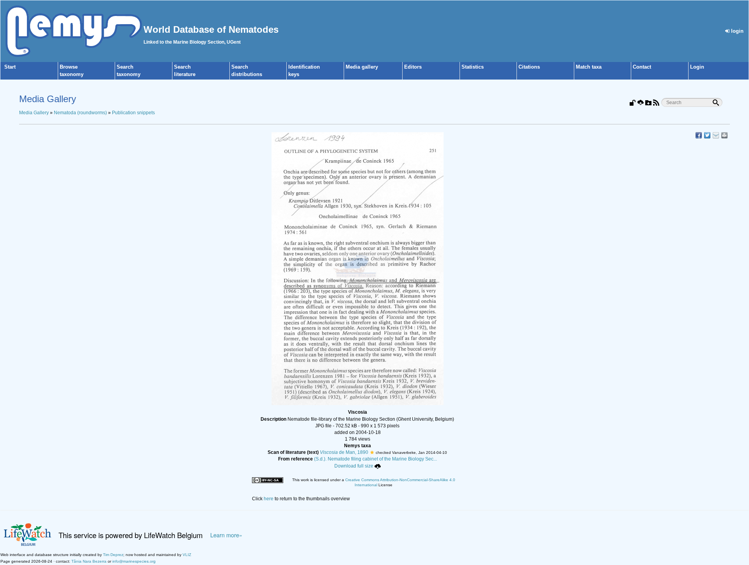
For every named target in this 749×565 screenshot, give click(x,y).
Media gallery (362, 67)
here (268, 498)
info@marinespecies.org (134, 561)
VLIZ (187, 555)
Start (10, 67)
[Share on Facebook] (699, 135)
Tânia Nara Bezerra (88, 561)
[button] (372, 452)
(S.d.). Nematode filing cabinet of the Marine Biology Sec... (375, 459)
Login (697, 67)
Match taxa (589, 67)
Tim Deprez (113, 555)
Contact (642, 67)
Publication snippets (133, 112)
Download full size (353, 466)
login (736, 31)
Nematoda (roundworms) (80, 112)
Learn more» (226, 535)
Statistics (472, 67)
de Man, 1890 (344, 452)
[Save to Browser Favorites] (716, 135)
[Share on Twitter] (707, 135)
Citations (529, 67)
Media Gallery (34, 112)
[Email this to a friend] (724, 135)
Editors (413, 67)
